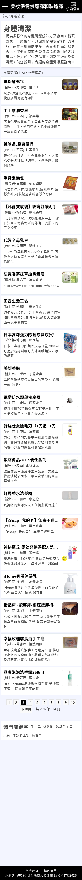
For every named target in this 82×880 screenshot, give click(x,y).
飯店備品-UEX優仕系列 (25, 460)
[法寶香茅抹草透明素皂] (70, 281)
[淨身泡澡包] (70, 185)
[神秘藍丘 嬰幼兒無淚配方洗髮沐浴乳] (70, 555)
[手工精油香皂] (70, 118)
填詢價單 (73, 9)
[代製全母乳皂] (70, 248)
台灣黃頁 (32, 871)
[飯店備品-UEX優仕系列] (70, 467)
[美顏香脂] (70, 376)
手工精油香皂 (16, 111)
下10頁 (26, 709)
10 (73, 703)
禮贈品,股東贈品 (19, 144)
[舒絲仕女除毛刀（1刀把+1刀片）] (70, 433)
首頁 (4, 16)
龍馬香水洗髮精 (18, 493)
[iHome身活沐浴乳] (70, 583)
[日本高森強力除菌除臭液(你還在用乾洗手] (70, 342)
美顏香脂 (12, 368)
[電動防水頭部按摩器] (70, 405)
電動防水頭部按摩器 (22, 397)
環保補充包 (14, 82)
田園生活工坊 (16, 301)
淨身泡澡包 (14, 178)
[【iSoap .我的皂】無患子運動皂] (70, 528)
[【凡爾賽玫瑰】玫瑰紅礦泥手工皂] (70, 214)
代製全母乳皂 (16, 240)
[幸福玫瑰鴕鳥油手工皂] (70, 646)
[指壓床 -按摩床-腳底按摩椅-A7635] (70, 612)
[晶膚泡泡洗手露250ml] (70, 680)
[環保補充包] (70, 89)
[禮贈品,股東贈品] (70, 151)
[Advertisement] (41, 772)
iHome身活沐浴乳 (20, 576)
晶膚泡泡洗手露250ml (24, 672)
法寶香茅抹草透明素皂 (24, 274)
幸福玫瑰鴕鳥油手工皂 (24, 639)
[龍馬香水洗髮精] (70, 501)
